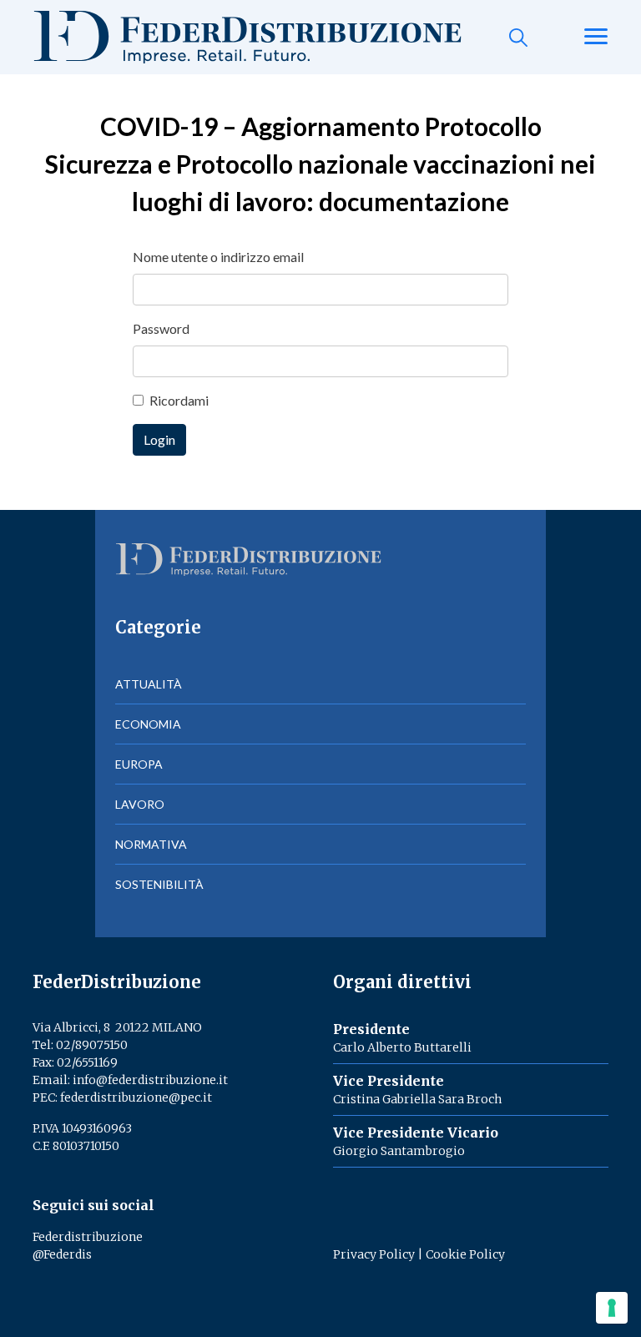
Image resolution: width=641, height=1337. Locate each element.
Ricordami (179, 400)
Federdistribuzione (88, 1236)
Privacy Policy (374, 1254)
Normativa (151, 844)
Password (161, 328)
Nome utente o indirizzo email (218, 257)
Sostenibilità (159, 884)
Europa (139, 764)
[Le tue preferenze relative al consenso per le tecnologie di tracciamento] (612, 1308)
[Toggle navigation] (595, 38)
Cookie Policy (465, 1254)
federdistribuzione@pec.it (136, 1097)
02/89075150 (92, 1044)
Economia (148, 724)
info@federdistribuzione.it (150, 1079)
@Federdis (62, 1254)
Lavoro (139, 804)
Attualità (148, 684)
